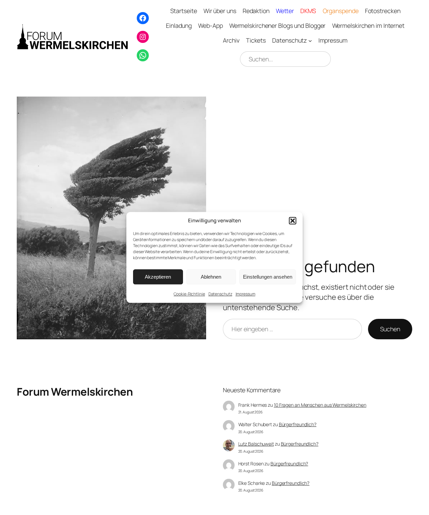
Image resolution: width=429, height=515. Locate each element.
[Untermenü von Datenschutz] (310, 41)
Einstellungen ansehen (267, 277)
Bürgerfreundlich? (297, 424)
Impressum (245, 294)
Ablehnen (211, 277)
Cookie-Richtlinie (189, 294)
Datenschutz (220, 294)
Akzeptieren (158, 277)
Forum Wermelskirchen (75, 391)
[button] (292, 220)
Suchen (390, 329)
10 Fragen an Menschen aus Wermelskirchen (320, 405)
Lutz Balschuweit (256, 444)
